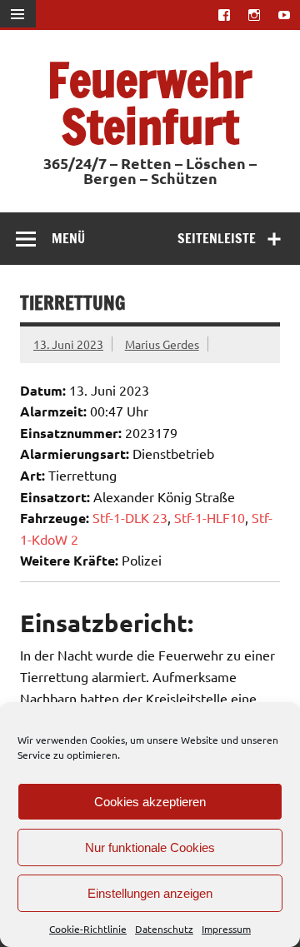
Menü (68, 238)
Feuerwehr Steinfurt (150, 103)
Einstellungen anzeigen (150, 893)
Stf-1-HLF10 (209, 517)
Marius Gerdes (162, 343)
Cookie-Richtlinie (88, 928)
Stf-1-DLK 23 (130, 517)
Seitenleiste (217, 238)
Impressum (226, 928)
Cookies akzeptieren (150, 802)
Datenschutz (164, 928)
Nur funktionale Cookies (150, 847)
